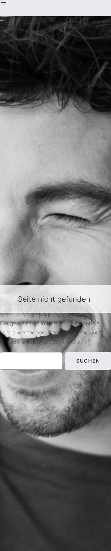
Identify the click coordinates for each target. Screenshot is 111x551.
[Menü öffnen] (3, 3)
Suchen (88, 361)
